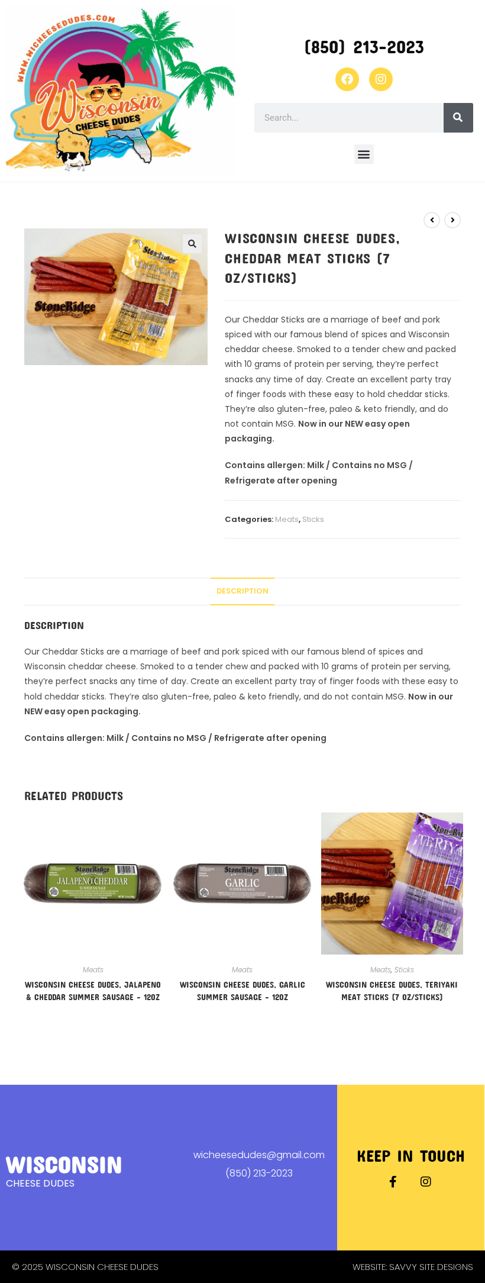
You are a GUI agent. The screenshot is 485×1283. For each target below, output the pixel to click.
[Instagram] (381, 79)
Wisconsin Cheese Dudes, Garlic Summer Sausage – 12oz (242, 990)
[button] (364, 154)
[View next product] (452, 220)
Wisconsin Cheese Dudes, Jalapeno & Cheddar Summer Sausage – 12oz (93, 990)
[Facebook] (347, 79)
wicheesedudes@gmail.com (259, 1155)
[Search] (458, 118)
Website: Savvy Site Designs (413, 1267)
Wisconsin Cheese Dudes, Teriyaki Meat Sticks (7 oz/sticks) (392, 990)
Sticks (313, 519)
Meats (287, 519)
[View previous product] (431, 220)
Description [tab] (242, 591)
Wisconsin (64, 1164)
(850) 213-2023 (363, 46)
